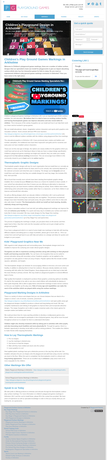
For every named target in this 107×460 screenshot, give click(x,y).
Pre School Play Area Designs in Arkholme (19, 447)
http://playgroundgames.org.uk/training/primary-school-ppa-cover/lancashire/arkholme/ (33, 134)
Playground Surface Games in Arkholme (17, 407)
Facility (80, 16)
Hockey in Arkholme (12, 458)
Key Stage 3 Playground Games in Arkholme (20, 416)
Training (64, 16)
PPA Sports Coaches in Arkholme (16, 435)
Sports (96, 16)
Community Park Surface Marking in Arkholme (21, 445)
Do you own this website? (82, 76)
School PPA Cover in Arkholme (16, 430)
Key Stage (24, 16)
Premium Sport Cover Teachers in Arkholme (20, 432)
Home (8, 16)
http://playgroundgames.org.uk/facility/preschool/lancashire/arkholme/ (27, 301)
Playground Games (96, 407)
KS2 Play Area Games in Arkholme (17, 414)
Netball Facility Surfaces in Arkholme (18, 455)
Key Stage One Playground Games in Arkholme (21, 412)
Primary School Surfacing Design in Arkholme (21, 443)
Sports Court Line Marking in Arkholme (18, 453)
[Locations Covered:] (3, 2)
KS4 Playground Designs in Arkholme (18, 418)
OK (96, 76)
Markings (44, 16)
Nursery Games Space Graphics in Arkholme (20, 439)
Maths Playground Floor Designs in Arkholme (20, 424)
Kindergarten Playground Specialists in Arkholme (22, 449)
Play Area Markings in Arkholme (16, 426)
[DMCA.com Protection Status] (96, 411)
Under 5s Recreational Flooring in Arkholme (20, 441)
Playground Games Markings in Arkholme (19, 422)
